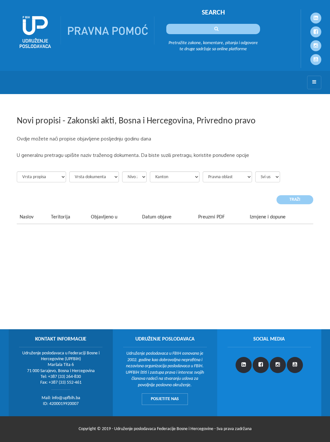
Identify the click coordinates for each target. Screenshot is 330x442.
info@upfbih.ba (66, 398)
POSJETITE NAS (165, 399)
